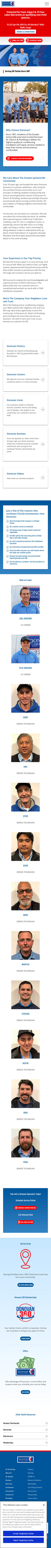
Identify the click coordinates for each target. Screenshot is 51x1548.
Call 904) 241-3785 (27, 1222)
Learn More (25, 1338)
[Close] (44, 1505)
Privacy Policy (32, 1495)
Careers (30, 1469)
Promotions (10, 1487)
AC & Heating (10, 1469)
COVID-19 (31, 1476)
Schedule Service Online (27, 1208)
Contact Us (9, 1495)
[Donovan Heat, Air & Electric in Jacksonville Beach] (7, 3)
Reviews (8, 1480)
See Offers (25, 1392)
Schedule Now (35, 40)
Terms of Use (32, 1498)
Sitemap (30, 1473)
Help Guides (32, 1484)
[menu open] (47, 3)
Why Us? (9, 1473)
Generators (10, 1491)
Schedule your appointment (21, 158)
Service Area (32, 1491)
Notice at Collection (34, 1480)
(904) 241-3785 (17, 40)
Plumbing (9, 1498)
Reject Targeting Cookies (23, 1540)
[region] (23, 1524)
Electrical (9, 1484)
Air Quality (9, 1476)
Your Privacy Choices (35, 1487)
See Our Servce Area (25, 1285)
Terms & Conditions (26, 31)
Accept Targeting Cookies (23, 1533)
